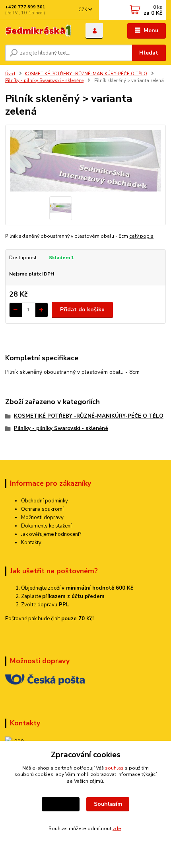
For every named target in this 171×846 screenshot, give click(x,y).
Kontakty (31, 542)
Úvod (10, 74)
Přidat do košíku (82, 309)
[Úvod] (38, 31)
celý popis (141, 236)
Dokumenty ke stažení (46, 525)
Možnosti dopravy (42, 517)
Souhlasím (108, 804)
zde (117, 828)
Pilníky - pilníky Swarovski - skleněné (44, 81)
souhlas (114, 768)
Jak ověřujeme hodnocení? (51, 534)
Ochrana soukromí (42, 509)
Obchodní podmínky (44, 500)
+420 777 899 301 (25, 7)
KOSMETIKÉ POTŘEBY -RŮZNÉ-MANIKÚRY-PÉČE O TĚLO (86, 74)
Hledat (148, 53)
